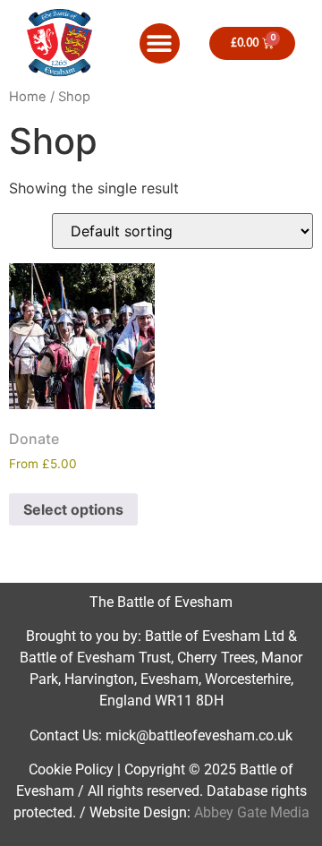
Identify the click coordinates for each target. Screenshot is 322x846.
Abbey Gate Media (251, 812)
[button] (160, 43)
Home (28, 97)
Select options (73, 509)
